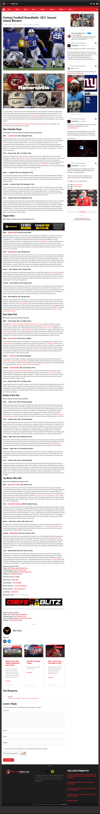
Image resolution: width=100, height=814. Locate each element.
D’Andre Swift (58, 526)
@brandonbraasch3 (19, 589)
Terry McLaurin (39, 495)
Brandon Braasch (34, 124)
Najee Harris (57, 414)
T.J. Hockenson (47, 526)
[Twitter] (91, 3)
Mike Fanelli (6, 124)
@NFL (77, 68)
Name (5, 730)
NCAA (42, 9)
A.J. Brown (57, 495)
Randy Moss (28, 329)
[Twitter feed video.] (82, 148)
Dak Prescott (26, 364)
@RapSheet (79, 73)
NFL (9, 9)
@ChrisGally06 (17, 583)
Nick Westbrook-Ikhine (9, 311)
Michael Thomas (47, 326)
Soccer (52, 9)
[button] (97, 9)
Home (4, 9)
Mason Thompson (24, 124)
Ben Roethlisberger (55, 443)
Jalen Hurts (19, 364)
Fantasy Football (27, 25)
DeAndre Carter (55, 309)
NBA (25, 9)
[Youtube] (97, 3)
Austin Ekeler (36, 349)
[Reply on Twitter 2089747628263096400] (68, 115)
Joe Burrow (12, 356)
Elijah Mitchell (14, 533)
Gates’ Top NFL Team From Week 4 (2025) (55, 662)
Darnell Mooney (24, 303)
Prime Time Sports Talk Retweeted (78, 43)
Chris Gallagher (14, 124)
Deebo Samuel (14, 368)
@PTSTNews (11, 568)
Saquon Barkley (13, 232)
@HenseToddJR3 (77, 184)
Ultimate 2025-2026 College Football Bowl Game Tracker (12, 663)
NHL (33, 9)
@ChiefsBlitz (83, 45)
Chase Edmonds (7, 343)
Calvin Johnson (47, 328)
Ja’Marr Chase (7, 361)
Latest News (36, 25)
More (70, 9)
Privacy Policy (64, 804)
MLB (17, 9)
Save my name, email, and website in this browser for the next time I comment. (26, 748)
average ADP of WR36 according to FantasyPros (21, 370)
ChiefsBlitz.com (82, 218)
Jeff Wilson (54, 559)
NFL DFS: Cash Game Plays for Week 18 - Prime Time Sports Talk (23, 698)
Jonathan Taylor (13, 136)
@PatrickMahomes (72, 128)
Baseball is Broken (72, 800)
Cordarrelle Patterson (15, 504)
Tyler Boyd (14, 361)
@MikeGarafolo (71, 73)
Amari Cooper (47, 495)
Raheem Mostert (53, 538)
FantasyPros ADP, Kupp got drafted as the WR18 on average (26, 324)
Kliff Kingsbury (49, 343)
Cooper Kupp (34, 115)
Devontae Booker (42, 241)
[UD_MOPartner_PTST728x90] (34, 230)
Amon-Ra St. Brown (14, 485)
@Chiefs (74, 181)
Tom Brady (6, 331)
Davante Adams (44, 164)
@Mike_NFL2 (15, 580)
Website (5, 742)
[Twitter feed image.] (82, 94)
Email (5, 736)
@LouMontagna (77, 186)
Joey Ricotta (45, 124)
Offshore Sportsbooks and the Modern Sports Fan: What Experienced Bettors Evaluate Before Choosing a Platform (82, 776)
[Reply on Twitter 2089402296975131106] (68, 208)
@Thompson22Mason (21, 586)
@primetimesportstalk (16, 574)
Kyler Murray (36, 364)
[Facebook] (94, 3)
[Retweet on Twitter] (69, 43)
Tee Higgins (23, 361)
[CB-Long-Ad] (33, 605)
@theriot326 (14, 592)
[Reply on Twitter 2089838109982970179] (68, 62)
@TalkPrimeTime (23, 568)
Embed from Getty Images (21, 595)
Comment (6, 710)
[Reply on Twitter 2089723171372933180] (68, 159)
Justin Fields (53, 272)
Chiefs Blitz (74, 45)
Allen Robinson (13, 252)
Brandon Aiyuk (50, 372)
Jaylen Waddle (13, 416)
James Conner (12, 338)
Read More (8, 681)
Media (61, 9)
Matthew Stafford (24, 158)
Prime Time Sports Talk (19, 570)
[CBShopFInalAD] (34, 108)
